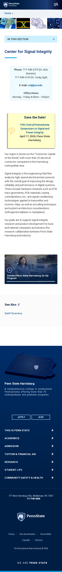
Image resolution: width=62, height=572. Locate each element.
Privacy (12, 534)
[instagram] (46, 406)
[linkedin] (23, 406)
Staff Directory (13, 313)
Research (11, 462)
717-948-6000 (33, 498)
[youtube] (38, 406)
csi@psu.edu (35, 85)
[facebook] (16, 406)
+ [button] (52, 430)
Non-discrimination (27, 534)
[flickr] (31, 406)
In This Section (17, 39)
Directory (38, 540)
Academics (12, 438)
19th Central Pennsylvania (35, 124)
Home (8, 13)
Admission (12, 446)
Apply (21, 417)
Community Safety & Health (24, 477)
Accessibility (46, 534)
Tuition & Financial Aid (20, 454)
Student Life (13, 470)
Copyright (26, 540)
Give (41, 417)
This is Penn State (17, 430)
